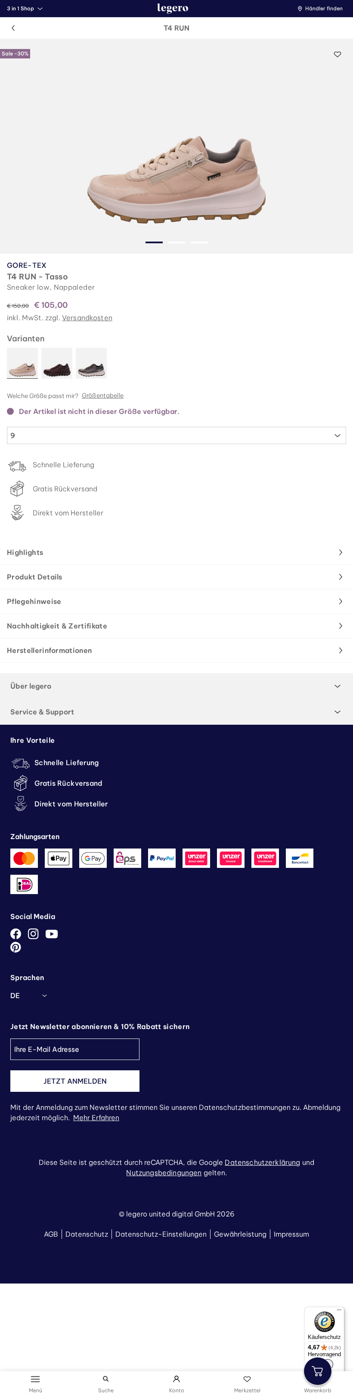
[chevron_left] (13, 28)
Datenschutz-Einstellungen (161, 1234)
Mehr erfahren (96, 1117)
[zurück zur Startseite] (172, 8)
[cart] (317, 1371)
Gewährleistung (240, 1234)
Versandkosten (87, 318)
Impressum (291, 1234)
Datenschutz (86, 1234)
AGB (51, 1234)
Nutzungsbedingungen (163, 1172)
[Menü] (339, 1312)
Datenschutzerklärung (262, 1162)
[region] (176, 146)
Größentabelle (103, 395)
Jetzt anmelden (75, 1081)
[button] (322, 8)
